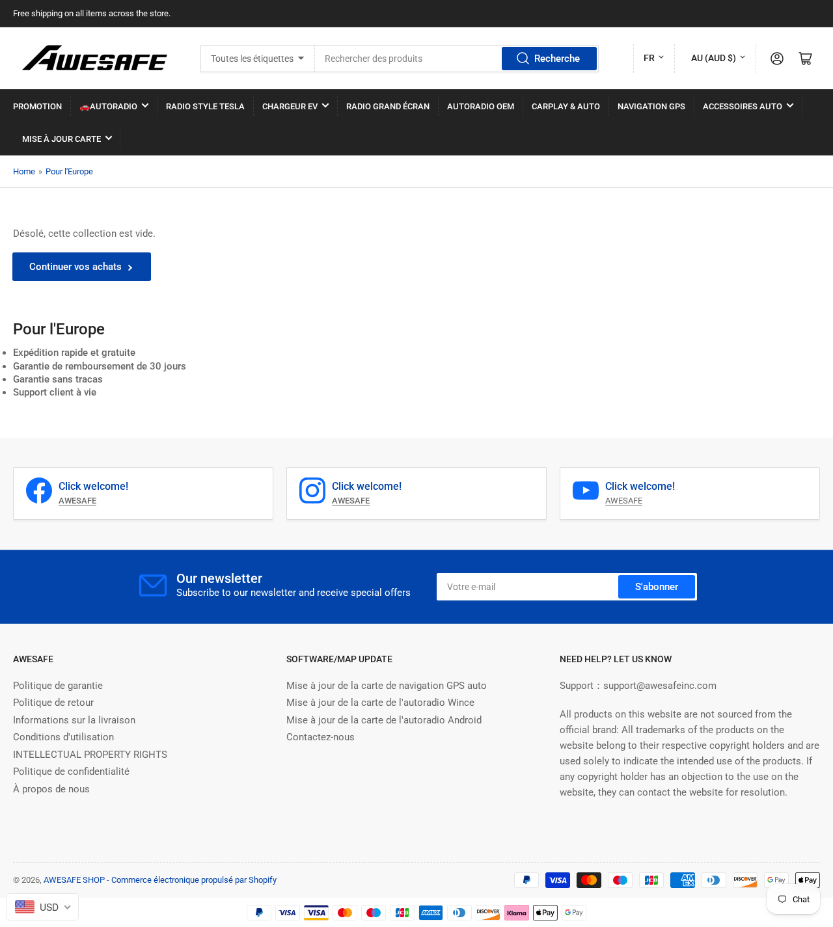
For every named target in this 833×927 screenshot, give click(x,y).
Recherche (557, 58)
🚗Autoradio (108, 106)
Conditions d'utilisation (63, 737)
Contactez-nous (320, 737)
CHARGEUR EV (290, 106)
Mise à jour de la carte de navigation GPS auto (386, 686)
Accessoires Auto (742, 106)
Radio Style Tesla (205, 106)
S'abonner (656, 587)
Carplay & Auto (566, 106)
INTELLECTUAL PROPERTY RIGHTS (90, 754)
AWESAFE (623, 500)
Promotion (37, 106)
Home (24, 171)
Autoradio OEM (480, 106)
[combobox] (457, 58)
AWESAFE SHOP (74, 880)
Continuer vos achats (75, 267)
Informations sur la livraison (74, 720)
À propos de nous (51, 789)
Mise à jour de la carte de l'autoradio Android (384, 720)
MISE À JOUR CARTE (61, 139)
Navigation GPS (651, 106)
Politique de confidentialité (71, 771)
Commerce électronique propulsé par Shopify (194, 880)
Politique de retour (53, 702)
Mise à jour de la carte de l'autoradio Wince (380, 702)
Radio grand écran (388, 106)
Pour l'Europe (69, 171)
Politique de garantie (58, 686)
